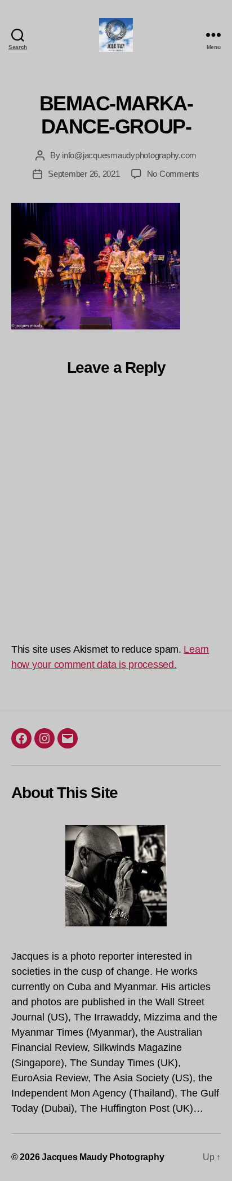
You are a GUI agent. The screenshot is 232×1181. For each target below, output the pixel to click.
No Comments (173, 174)
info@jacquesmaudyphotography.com (129, 155)
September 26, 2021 (83, 174)
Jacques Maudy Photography (103, 1157)
